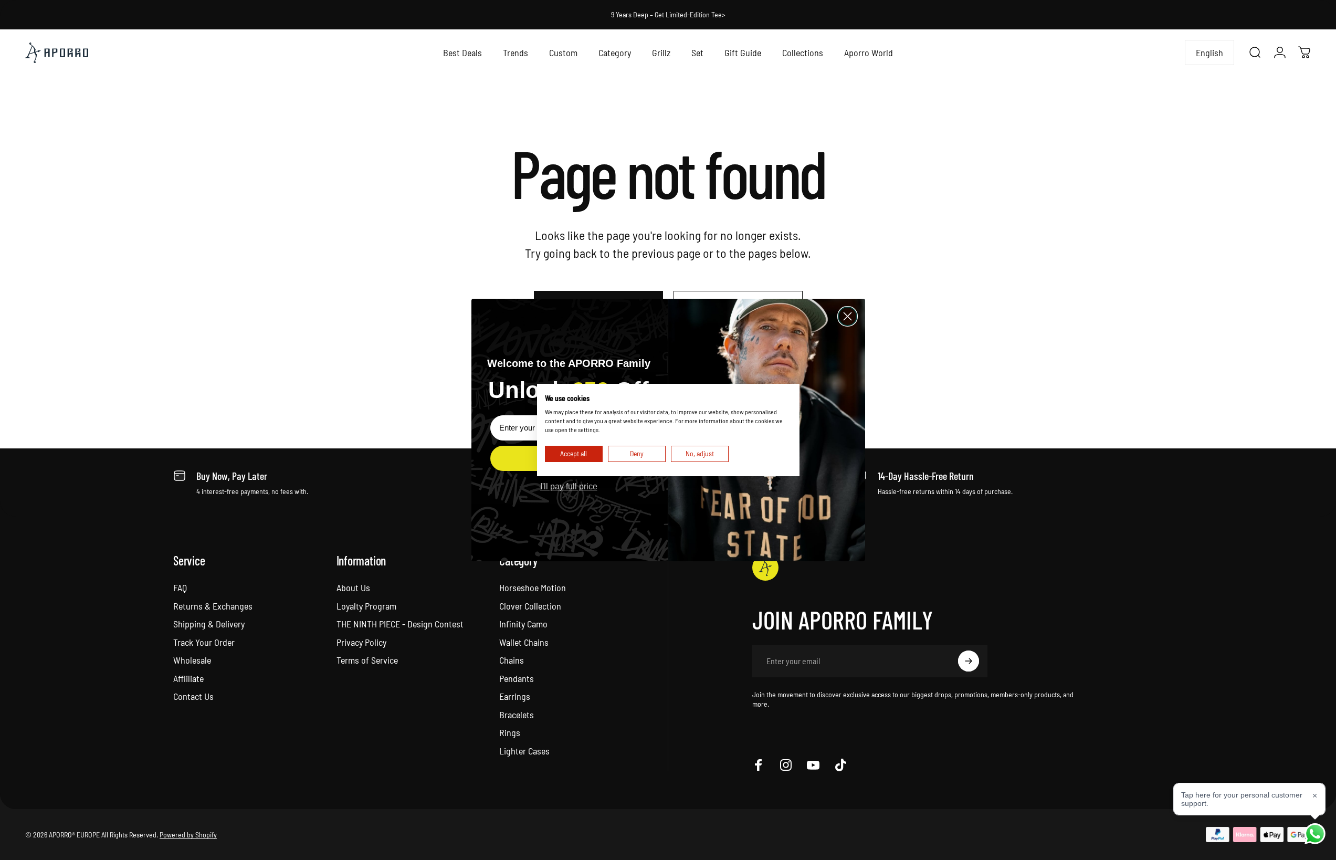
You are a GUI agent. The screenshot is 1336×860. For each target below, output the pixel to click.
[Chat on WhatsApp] (1315, 833)
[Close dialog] (847, 316)
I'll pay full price (568, 486)
